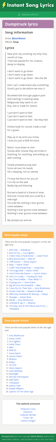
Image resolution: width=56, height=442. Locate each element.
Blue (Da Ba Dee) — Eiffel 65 (22, 258)
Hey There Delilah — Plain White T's (25, 279)
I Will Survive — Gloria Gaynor (22, 261)
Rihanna (13, 359)
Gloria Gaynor (15, 368)
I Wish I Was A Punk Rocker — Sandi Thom (28, 255)
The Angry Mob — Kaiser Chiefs (23, 270)
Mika (11, 347)
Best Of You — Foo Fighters (22, 253)
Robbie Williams (16, 388)
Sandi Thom (14, 344)
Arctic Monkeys (16, 371)
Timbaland (14, 382)
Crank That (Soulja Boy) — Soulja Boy (26, 267)
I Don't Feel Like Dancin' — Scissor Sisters (28, 273)
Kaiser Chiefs (15, 338)
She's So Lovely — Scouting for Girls (25, 276)
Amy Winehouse (16, 335)
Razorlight (13, 373)
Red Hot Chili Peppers (19, 376)
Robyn (12, 362)
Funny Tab (28, 417)
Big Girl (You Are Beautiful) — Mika (24, 285)
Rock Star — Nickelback (19, 250)
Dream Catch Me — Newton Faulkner (26, 291)
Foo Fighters (15, 341)
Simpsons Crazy (28, 408)
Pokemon (28, 412)
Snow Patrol (14, 353)
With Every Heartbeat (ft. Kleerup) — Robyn (28, 294)
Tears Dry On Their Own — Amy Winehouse (29, 288)
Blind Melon (19, 38)
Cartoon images (28, 420)
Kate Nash (14, 379)
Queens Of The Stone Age (21, 391)
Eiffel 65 (12, 350)
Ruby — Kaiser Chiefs (19, 264)
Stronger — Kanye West (20, 297)
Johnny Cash (15, 385)
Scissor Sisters (15, 356)
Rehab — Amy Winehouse (21, 300)
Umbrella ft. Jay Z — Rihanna (22, 303)
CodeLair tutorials (28, 414)
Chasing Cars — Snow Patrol (22, 282)
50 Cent (12, 365)
